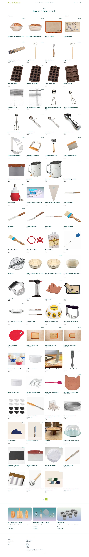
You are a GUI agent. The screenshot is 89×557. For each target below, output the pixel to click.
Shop (37, 2)
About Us (9, 539)
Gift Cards (47, 2)
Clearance (41, 2)
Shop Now (11, 528)
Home (44, 8)
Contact (51, 2)
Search (9, 544)
